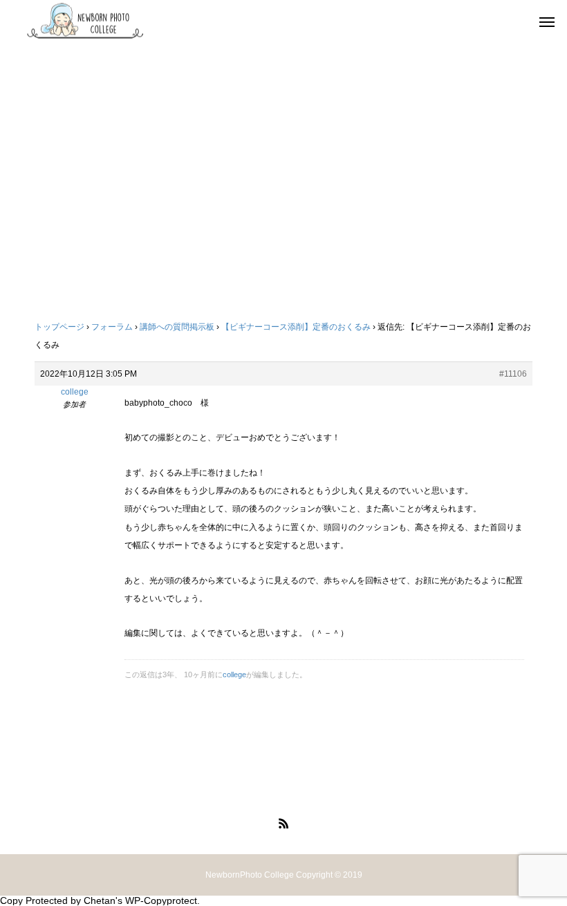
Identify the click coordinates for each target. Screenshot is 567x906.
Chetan (99, 900)
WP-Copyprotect (161, 900)
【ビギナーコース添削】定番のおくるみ (296, 327)
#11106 (513, 374)
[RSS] (283, 823)
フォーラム (112, 327)
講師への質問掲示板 (177, 327)
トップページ (59, 327)
